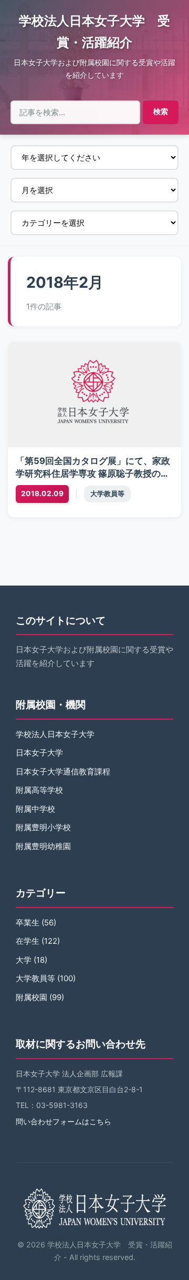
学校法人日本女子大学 (55, 734)
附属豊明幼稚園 (43, 846)
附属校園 (31, 997)
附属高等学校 (39, 790)
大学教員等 (107, 494)
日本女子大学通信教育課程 (63, 772)
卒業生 (27, 923)
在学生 (27, 941)
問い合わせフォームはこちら (63, 1121)
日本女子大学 (39, 753)
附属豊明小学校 (43, 827)
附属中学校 (35, 809)
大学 (24, 960)
